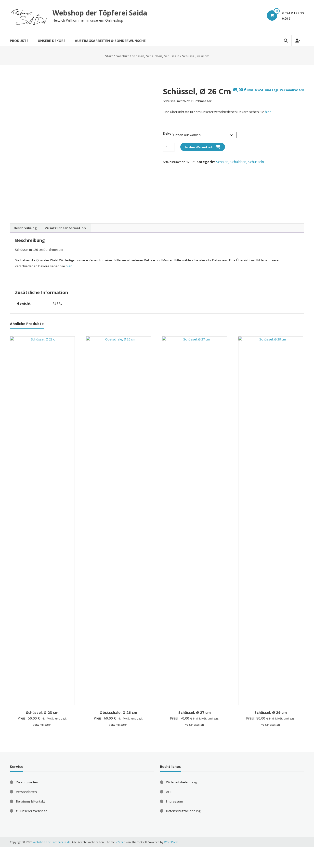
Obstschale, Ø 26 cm (118, 712)
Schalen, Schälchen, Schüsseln (155, 56)
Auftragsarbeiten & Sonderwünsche (110, 40)
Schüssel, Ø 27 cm (194, 712)
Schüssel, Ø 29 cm (270, 712)
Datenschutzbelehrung (183, 811)
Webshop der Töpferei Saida (99, 12)
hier (268, 112)
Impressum (174, 801)
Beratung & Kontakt (30, 801)
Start (109, 56)
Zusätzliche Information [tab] (65, 228)
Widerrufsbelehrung (181, 782)
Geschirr (122, 56)
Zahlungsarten (27, 782)
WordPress (171, 842)
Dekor (168, 133)
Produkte (19, 40)
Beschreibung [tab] (25, 228)
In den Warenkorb (199, 147)
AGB (169, 792)
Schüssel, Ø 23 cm (42, 712)
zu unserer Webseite (31, 811)
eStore (120, 842)
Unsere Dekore (51, 40)
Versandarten (26, 792)
